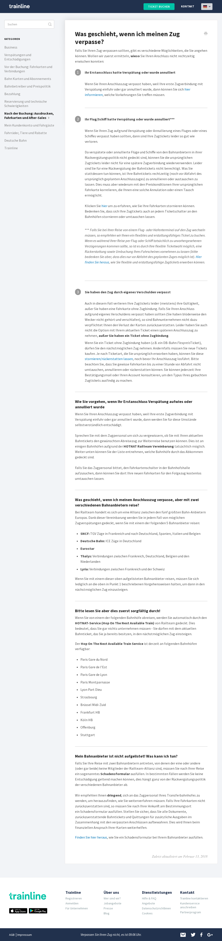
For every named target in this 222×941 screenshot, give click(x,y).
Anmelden (71, 903)
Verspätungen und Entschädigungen (17, 57)
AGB (12, 935)
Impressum (24, 935)
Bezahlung (12, 94)
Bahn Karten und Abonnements (27, 78)
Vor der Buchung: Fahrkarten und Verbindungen (28, 69)
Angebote (148, 903)
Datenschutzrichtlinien (156, 908)
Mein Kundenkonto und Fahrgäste (29, 125)
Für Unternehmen (76, 908)
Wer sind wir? (112, 898)
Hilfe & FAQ (149, 898)
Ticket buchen (159, 6)
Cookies (147, 913)
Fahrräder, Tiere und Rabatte (25, 133)
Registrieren (73, 898)
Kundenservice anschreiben (190, 905)
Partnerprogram (190, 912)
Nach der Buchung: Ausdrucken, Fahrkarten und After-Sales (29, 115)
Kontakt (187, 6)
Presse (108, 908)
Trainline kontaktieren (194, 898)
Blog (106, 913)
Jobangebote (112, 903)
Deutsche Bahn (15, 140)
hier (104, 206)
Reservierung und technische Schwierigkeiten (25, 103)
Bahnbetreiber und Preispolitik (27, 86)
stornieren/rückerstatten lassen (109, 359)
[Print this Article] (205, 34)
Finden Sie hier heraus (91, 837)
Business (10, 47)
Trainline (11, 148)
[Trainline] (19, 6)
